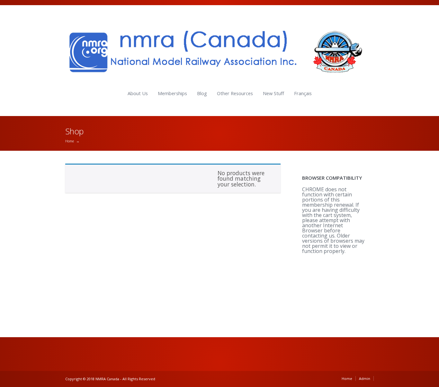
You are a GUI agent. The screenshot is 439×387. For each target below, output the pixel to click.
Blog (202, 93)
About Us (138, 93)
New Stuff (273, 93)
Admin (364, 378)
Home (69, 141)
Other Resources (235, 93)
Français (303, 93)
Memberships (172, 93)
